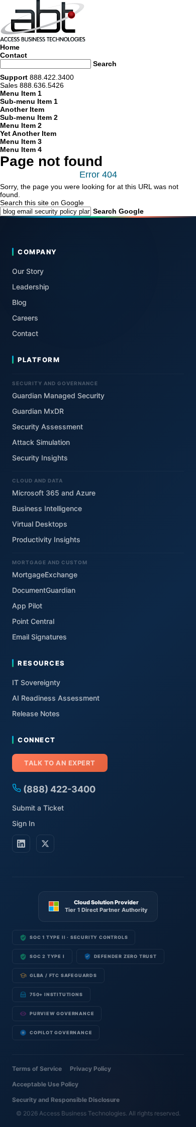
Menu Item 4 (21, 149)
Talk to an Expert (59, 763)
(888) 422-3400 (58, 789)
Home (10, 47)
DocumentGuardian (43, 590)
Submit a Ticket (38, 807)
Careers (25, 317)
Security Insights (40, 457)
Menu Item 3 (21, 141)
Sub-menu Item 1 (29, 101)
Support (14, 77)
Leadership (30, 286)
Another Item (22, 109)
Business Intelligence (47, 508)
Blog (19, 302)
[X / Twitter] (45, 844)
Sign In (23, 823)
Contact (13, 55)
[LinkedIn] (21, 844)
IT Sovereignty (36, 682)
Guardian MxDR (38, 411)
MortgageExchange (44, 574)
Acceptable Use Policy (45, 1084)
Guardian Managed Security (58, 395)
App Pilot (27, 605)
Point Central (33, 621)
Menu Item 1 (21, 93)
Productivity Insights (46, 539)
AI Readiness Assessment (56, 698)
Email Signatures (39, 636)
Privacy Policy (90, 1068)
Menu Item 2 (21, 125)
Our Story (28, 271)
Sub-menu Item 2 (29, 117)
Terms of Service (37, 1068)
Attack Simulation (41, 442)
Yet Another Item (28, 133)
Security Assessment (47, 426)
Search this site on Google (42, 203)
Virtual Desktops (39, 524)
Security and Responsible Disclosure (66, 1099)
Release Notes (36, 713)
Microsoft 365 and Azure (53, 493)
